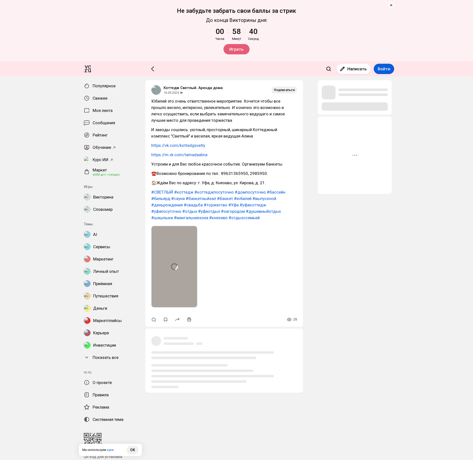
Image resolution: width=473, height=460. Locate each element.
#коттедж (183, 192)
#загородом (233, 211)
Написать (357, 68)
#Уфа (233, 204)
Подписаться (284, 90)
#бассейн (276, 192)
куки (110, 450)
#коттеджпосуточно (214, 192)
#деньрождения (167, 204)
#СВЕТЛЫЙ (162, 192)
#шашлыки (162, 217)
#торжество (215, 204)
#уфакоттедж (253, 204)
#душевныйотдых (263, 211)
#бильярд (160, 198)
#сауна (178, 198)
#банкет (225, 198)
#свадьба (193, 204)
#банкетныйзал (201, 198)
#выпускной (264, 198)
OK (132, 450)
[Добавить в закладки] (165, 319)
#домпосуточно (250, 192)
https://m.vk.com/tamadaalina (179, 154)
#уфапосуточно (166, 211)
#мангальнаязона (191, 217)
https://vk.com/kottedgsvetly (178, 145)
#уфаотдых (209, 211)
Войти (384, 68)
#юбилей (243, 198)
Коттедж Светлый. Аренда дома (193, 88)
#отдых (189, 211)
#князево (218, 217)
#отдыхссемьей (244, 217)
